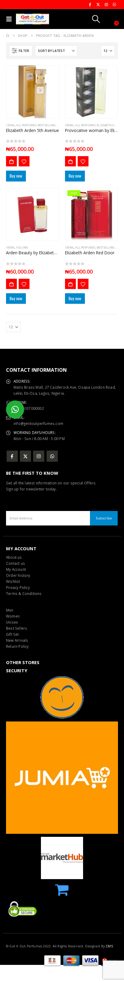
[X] (98, 4)
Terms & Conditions (24, 593)
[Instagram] (106, 4)
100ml (69, 125)
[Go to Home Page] (7, 36)
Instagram (38, 456)
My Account (16, 569)
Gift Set (12, 634)
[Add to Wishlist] (24, 161)
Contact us (15, 563)
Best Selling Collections (56, 125)
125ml (10, 125)
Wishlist (13, 581)
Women (13, 616)
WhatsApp (52, 456)
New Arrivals (17, 640)
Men (10, 610)
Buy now (16, 176)
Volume (22, 247)
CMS (109, 946)
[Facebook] (90, 4)
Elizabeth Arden (109, 125)
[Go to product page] (32, 92)
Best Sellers (16, 628)
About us (14, 557)
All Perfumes (26, 125)
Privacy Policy (18, 587)
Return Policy (17, 646)
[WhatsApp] (114, 4)
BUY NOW (11, 161)
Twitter (25, 456)
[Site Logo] (32, 19)
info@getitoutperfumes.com (38, 423)
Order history (18, 575)
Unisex (12, 622)
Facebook (12, 456)
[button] (10, 19)
